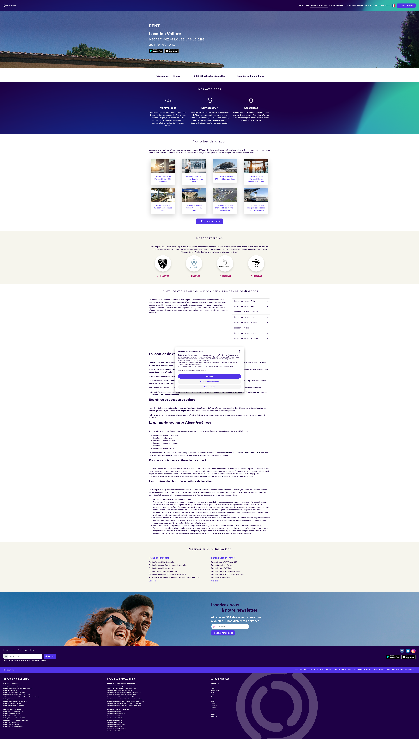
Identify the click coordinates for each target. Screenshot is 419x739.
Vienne (213, 699)
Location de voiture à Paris (244, 301)
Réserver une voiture (211, 221)
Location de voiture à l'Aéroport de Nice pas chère (194, 208)
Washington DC (215, 690)
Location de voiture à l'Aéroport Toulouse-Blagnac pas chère (124, 705)
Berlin (212, 701)
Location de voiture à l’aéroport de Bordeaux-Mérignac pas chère (256, 208)
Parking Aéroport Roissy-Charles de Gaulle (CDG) (167, 574)
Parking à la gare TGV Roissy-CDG (224, 562)
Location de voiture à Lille (114, 726)
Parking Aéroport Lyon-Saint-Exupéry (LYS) (15, 701)
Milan (212, 692)
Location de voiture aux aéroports (121, 684)
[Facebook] (402, 651)
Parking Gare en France (223, 557)
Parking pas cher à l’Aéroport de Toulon (164, 571)
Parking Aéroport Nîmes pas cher (161, 568)
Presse (328, 669)
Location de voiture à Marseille (246, 312)
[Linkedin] (408, 651)
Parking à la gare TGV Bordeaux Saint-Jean (227, 574)
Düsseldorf (214, 705)
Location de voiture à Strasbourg (116, 731)
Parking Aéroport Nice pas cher (12, 699)
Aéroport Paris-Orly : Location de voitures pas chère (194, 179)
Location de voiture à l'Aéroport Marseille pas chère (163, 208)
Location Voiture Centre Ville (119, 709)
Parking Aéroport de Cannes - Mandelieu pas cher (168, 565)
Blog (322, 669)
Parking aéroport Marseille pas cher (13, 703)
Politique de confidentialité (359, 669)
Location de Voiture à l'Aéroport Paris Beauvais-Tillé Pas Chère (225, 208)
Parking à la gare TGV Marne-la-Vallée (225, 571)
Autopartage (304, 5)
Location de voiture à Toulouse (246, 322)
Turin (212, 697)
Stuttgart (213, 714)
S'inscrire (49, 656)
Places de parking (336, 5)
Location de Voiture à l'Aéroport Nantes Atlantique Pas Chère (256, 179)
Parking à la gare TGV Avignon (222, 568)
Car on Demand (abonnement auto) (359, 5)
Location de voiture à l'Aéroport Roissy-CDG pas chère (162, 179)
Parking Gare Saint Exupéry (11, 724)
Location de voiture (319, 5)
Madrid (213, 688)
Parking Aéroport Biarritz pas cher (162, 562)
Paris (212, 686)
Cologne (213, 703)
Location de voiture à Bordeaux (246, 339)
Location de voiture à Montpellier (116, 729)
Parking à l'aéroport (159, 557)
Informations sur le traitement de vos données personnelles (25, 660)
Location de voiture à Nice (244, 328)
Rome (212, 694)
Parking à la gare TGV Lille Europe (13, 726)
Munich (213, 712)
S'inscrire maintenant (406, 5)
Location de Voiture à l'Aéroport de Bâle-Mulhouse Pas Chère (124, 703)
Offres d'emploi (339, 669)
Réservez (164, 276)
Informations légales (309, 669)
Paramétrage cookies (381, 669)
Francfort (213, 707)
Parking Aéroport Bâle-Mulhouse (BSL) (14, 705)
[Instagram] (413, 651)
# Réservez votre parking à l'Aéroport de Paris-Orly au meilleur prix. (174, 577)
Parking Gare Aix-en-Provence (222, 565)
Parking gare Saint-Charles (221, 577)
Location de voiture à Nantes (245, 333)
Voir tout (152, 581)
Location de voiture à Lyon (244, 317)
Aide (296, 669)
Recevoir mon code (223, 633)
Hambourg (214, 710)
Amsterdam (214, 716)
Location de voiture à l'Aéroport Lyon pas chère (120, 690)
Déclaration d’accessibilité (403, 669)
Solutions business (382, 5)
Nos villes (215, 684)
